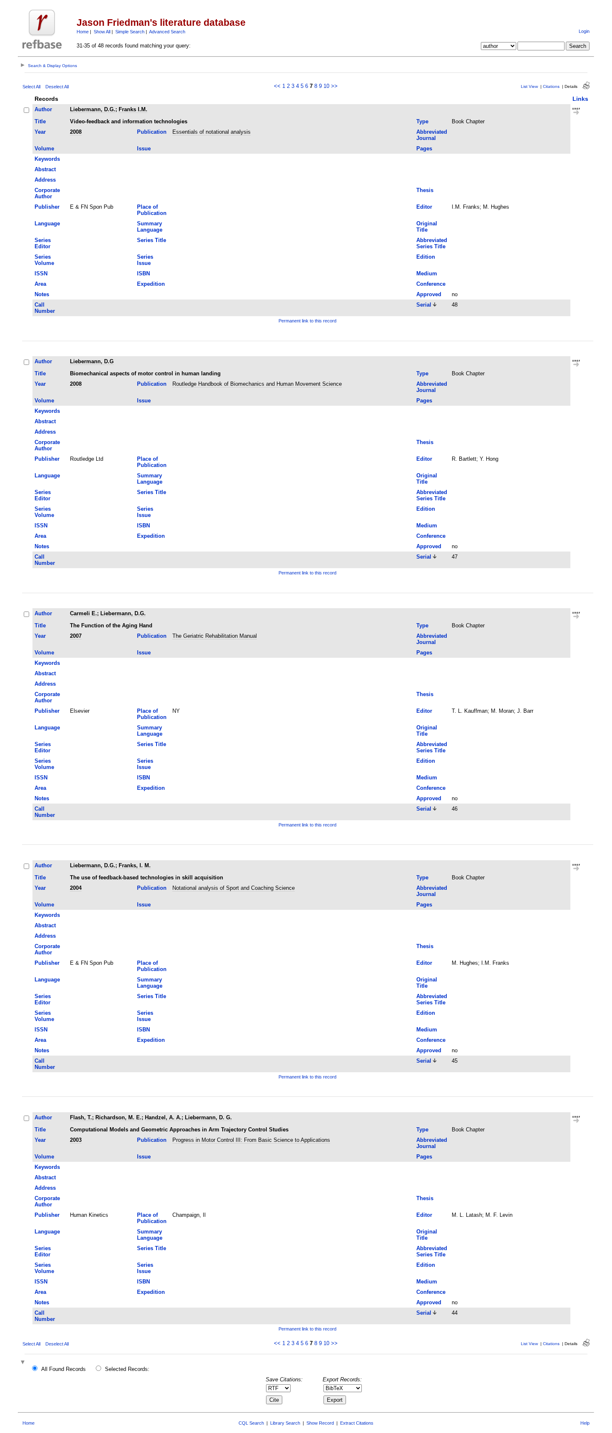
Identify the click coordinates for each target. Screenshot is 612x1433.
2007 (76, 636)
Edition (425, 257)
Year (40, 132)
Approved (428, 294)
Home (83, 31)
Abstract (45, 169)
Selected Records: (127, 1369)
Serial (423, 305)
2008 (76, 132)
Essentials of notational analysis (211, 132)
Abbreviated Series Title (431, 243)
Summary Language (149, 226)
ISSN (41, 273)
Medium (426, 273)
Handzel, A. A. (163, 1117)
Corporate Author (47, 193)
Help (585, 1423)
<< (277, 86)
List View (529, 86)
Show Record (320, 1423)
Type (422, 121)
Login (584, 31)
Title (40, 121)
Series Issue (145, 260)
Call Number (45, 308)
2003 (76, 1140)
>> (334, 86)
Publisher (47, 207)
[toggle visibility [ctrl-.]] (24, 1363)
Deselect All (57, 86)
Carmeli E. (83, 613)
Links (580, 98)
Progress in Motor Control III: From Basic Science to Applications (251, 1140)
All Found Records (63, 1369)
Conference (430, 284)
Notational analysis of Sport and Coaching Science (233, 888)
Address (45, 180)
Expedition (151, 284)
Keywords (47, 159)
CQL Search (251, 1423)
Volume (44, 148)
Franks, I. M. (135, 865)
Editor (424, 207)
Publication (152, 132)
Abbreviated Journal (431, 135)
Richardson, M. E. (118, 1117)
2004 (76, 888)
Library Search (285, 1423)
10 (326, 86)
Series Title (151, 240)
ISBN (143, 273)
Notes (42, 294)
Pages (424, 148)
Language (47, 223)
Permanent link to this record (307, 320)
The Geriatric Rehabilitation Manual (214, 636)
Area (40, 284)
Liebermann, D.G (92, 361)
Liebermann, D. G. (208, 1117)
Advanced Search (167, 31)
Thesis (424, 190)
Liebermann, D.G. (92, 109)
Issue (144, 148)
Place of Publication (152, 210)
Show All (102, 31)
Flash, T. (81, 1117)
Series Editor (43, 243)
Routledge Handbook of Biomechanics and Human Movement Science (257, 384)
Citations (551, 86)
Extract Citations (356, 1423)
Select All (31, 86)
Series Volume (44, 260)
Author (43, 109)
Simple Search (129, 31)
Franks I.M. (133, 109)
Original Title (426, 226)
